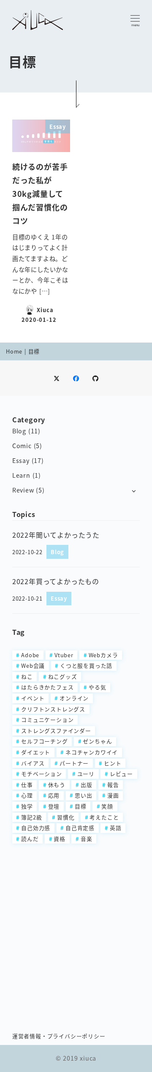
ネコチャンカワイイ (91, 752)
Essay (21, 460)
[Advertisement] (76, 933)
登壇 (54, 806)
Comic (22, 445)
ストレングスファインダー (56, 730)
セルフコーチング (44, 741)
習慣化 (65, 817)
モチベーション (41, 774)
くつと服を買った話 (86, 665)
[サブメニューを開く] (134, 490)
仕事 (27, 785)
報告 (113, 785)
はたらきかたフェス (47, 687)
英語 (116, 828)
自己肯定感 (80, 828)
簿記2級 (31, 817)
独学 (27, 806)
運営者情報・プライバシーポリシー (59, 1036)
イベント (32, 698)
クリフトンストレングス (53, 709)
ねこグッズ (62, 676)
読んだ (29, 839)
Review (23, 490)
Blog (19, 431)
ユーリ (86, 774)
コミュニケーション (47, 720)
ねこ (27, 676)
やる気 (97, 687)
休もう (56, 785)
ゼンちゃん (97, 741)
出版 (86, 785)
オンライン (74, 698)
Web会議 (33, 665)
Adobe (30, 655)
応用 (54, 795)
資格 (59, 839)
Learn (21, 475)
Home (14, 351)
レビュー (121, 774)
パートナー (74, 763)
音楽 (86, 839)
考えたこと (104, 817)
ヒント (112, 763)
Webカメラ (103, 655)
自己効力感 (35, 828)
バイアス (32, 763)
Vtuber (63, 655)
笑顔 (107, 806)
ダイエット (35, 752)
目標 (81, 806)
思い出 (83, 795)
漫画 (113, 795)
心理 (27, 795)
